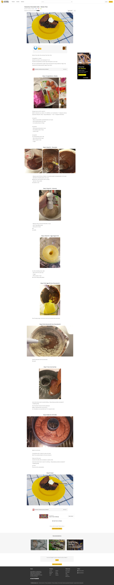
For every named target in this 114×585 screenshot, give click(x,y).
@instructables (81, 570)
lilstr (26, 8)
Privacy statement (48, 582)
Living (56, 572)
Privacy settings (55, 582)
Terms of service (41, 582)
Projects (13, 1)
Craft (50, 575)
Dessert (33, 8)
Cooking (29, 8)
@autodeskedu (81, 572)
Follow (39, 48)
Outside (56, 573)
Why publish (68, 570)
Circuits (50, 570)
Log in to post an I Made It (57, 528)
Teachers (22, 1)
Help (66, 573)
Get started (67, 572)
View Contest (71, 516)
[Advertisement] (84, 66)
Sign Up (110, 1)
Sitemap (67, 575)
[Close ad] (90, 53)
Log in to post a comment (57, 564)
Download (65, 69)
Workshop (51, 572)
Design (50, 573)
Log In (106, 1)
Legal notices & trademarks (78, 582)
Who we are (67, 576)
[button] (75, 11)
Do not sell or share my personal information (65, 582)
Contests (17, 1)
